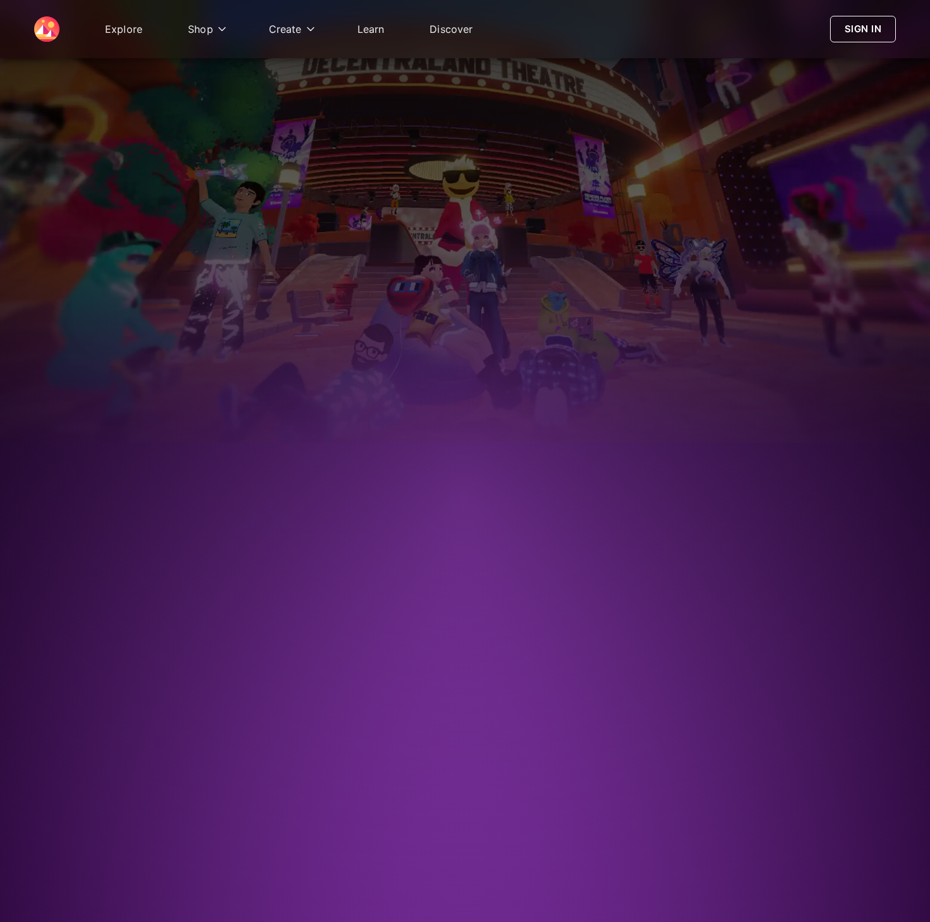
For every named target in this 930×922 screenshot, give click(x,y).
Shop (200, 29)
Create (285, 29)
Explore (123, 29)
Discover (451, 29)
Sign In (863, 29)
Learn (371, 29)
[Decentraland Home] (46, 29)
